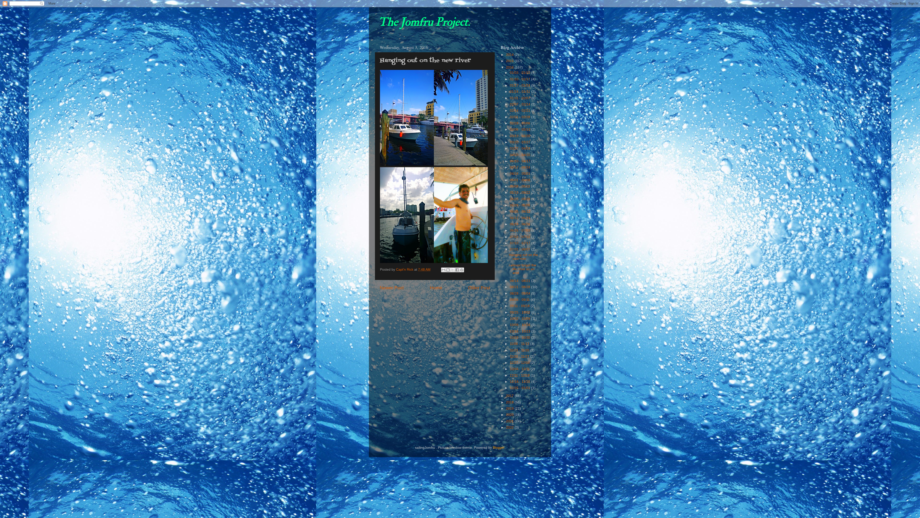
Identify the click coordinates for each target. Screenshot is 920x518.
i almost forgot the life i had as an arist (522, 269)
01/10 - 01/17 (520, 79)
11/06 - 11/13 (520, 344)
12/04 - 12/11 (520, 369)
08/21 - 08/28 (520, 287)
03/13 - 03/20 (520, 136)
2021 (510, 421)
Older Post (479, 287)
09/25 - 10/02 (520, 312)
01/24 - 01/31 (520, 91)
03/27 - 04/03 (520, 148)
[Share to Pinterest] (461, 270)
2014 (510, 55)
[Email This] (443, 270)
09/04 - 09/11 (520, 300)
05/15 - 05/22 (520, 192)
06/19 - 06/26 (520, 224)
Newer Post (392, 287)
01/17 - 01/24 (520, 85)
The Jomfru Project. (424, 22)
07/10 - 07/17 (520, 243)
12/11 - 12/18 (520, 375)
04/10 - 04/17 (520, 161)
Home (436, 287)
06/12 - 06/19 (520, 218)
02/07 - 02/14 (520, 104)
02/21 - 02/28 (520, 117)
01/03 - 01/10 (520, 73)
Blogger (498, 447)
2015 (510, 61)
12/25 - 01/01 (520, 388)
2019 (510, 408)
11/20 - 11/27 (520, 356)
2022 (510, 427)
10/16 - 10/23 (520, 331)
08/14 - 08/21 (520, 281)
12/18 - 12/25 (520, 382)
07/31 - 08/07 (520, 249)
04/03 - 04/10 (520, 155)
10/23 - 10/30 (520, 337)
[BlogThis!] (448, 270)
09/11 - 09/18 (520, 306)
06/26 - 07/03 (520, 230)
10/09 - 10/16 (520, 325)
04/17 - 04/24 (520, 167)
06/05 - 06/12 (520, 211)
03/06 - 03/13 (520, 129)
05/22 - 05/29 (520, 199)
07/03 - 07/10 (520, 237)
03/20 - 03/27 (520, 142)
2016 (510, 67)
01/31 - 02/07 (520, 98)
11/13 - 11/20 (520, 350)
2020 (510, 415)
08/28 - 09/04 (520, 293)
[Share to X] (452, 270)
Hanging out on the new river (523, 257)
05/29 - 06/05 (520, 205)
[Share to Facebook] (457, 270)
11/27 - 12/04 (520, 363)
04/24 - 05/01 (520, 173)
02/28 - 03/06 (520, 123)
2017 (510, 396)
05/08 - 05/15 (520, 186)
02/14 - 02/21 (520, 110)
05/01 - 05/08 (520, 180)
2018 (510, 402)
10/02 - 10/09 (520, 318)
